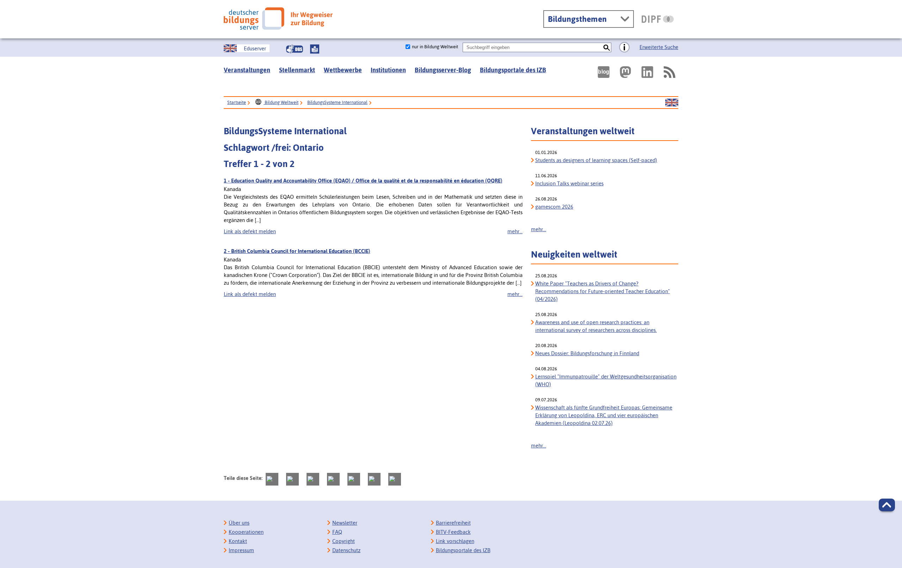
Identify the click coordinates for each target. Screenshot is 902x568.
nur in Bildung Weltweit (435, 46)
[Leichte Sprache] (314, 49)
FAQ (337, 532)
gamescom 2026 (554, 207)
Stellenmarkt (297, 70)
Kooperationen (246, 532)
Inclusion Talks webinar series (569, 183)
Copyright (343, 541)
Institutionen (388, 70)
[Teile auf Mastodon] (272, 479)
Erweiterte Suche (659, 47)
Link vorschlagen (455, 541)
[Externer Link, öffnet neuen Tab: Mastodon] (625, 72)
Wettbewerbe (343, 70)
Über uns (239, 523)
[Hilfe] (624, 47)
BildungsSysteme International (337, 102)
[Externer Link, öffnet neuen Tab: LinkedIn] (647, 72)
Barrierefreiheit (453, 523)
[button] (887, 505)
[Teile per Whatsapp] (333, 479)
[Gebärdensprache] (294, 49)
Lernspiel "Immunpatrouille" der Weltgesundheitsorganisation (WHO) (605, 380)
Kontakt (238, 541)
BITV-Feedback (453, 532)
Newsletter (344, 523)
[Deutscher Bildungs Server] (278, 18)
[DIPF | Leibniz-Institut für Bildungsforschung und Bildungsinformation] (657, 19)
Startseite (236, 102)
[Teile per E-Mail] (374, 479)
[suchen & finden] (606, 47)
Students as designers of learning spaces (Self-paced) (596, 160)
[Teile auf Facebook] (292, 479)
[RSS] (669, 72)
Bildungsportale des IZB (513, 70)
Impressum (241, 550)
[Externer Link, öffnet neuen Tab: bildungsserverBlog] (603, 72)
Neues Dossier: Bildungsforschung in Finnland (587, 353)
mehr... (515, 231)
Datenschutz (346, 550)
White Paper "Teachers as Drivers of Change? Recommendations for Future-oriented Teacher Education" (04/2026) (602, 291)
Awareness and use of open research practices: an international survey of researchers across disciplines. (596, 326)
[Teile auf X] (313, 479)
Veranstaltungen (247, 70)
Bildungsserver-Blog (443, 70)
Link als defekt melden (250, 231)
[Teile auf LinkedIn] (353, 479)
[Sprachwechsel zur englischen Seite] (671, 103)
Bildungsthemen (577, 19)
